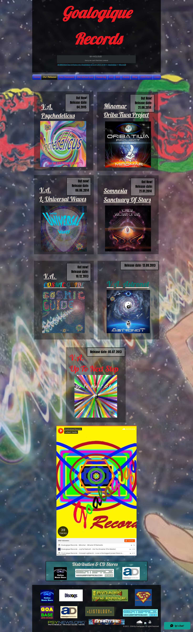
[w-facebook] (145, 623)
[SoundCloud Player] (96, 491)
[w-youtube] (149, 621)
